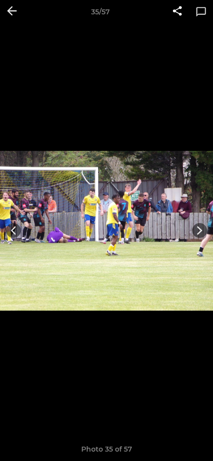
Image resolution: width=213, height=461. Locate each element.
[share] (177, 12)
